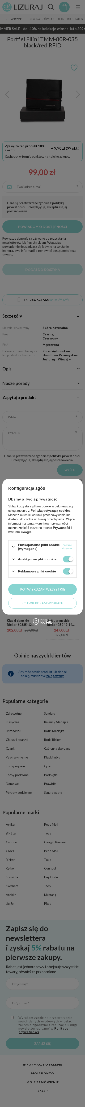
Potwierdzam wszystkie (42, 589)
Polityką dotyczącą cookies (50, 510)
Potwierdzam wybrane (42, 603)
